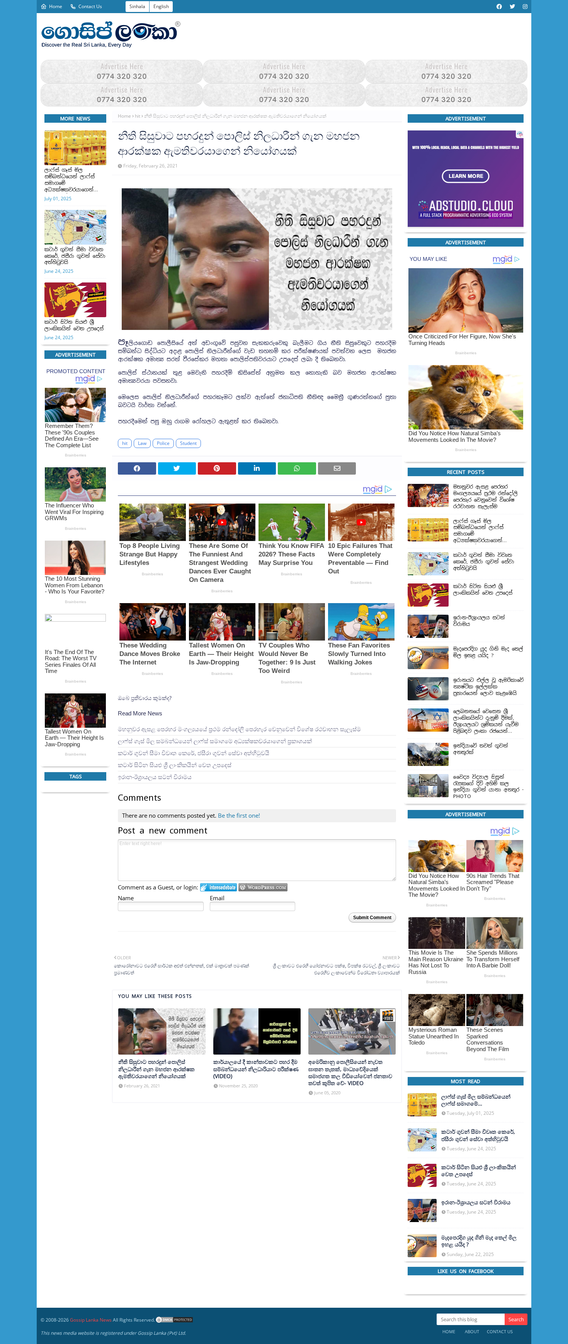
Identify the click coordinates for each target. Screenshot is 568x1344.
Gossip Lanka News (91, 1320)
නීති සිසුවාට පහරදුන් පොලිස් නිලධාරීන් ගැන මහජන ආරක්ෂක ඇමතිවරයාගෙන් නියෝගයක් (156, 1068)
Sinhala (137, 6)
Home (55, 6)
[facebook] (499, 6)
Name (126, 898)
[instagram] (524, 6)
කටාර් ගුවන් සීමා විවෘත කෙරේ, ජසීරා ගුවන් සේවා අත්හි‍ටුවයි (74, 256)
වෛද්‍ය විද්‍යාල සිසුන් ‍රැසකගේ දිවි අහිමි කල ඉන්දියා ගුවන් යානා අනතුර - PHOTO (488, 787)
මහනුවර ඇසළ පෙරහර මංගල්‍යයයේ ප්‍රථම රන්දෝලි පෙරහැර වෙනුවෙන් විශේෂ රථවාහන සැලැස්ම (239, 729)
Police (163, 443)
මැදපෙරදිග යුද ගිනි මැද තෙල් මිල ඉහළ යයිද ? (488, 652)
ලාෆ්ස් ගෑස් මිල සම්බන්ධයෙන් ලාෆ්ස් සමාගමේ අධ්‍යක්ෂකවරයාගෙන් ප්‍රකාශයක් (69, 180)
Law (142, 443)
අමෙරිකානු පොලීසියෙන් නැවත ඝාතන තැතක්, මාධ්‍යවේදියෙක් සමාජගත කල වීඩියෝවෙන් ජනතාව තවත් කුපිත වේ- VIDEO (350, 1072)
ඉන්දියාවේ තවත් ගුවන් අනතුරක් (480, 749)
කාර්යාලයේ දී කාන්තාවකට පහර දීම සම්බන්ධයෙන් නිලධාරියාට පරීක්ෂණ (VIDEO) (256, 1068)
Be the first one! (239, 815)
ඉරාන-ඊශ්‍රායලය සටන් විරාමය (155, 777)
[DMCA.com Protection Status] (174, 1320)
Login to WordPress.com (262, 887)
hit (137, 116)
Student (188, 443)
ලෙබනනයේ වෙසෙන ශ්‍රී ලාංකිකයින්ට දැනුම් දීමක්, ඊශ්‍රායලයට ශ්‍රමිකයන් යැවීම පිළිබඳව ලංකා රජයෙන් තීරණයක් (486, 722)
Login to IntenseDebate (218, 887)
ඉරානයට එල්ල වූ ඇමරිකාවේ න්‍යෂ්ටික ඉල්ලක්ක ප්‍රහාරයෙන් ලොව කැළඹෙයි (488, 687)
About (472, 1331)
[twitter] (512, 6)
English (161, 6)
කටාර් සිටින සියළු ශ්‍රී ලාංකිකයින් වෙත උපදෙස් (74, 325)
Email (217, 898)
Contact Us (90, 6)
